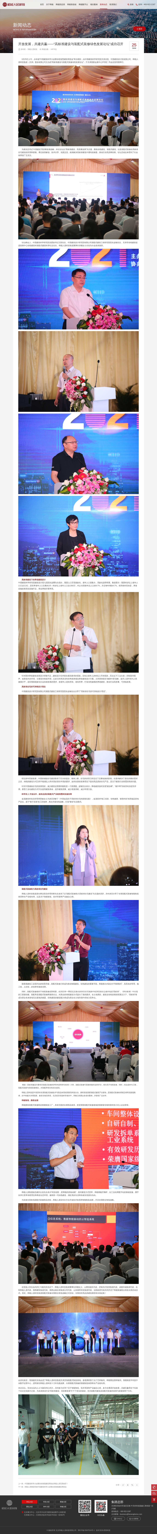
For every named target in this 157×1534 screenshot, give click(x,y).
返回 (140, 29)
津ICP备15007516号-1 (86, 1530)
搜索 (132, 4)
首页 (42, 4)
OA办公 (119, 1519)
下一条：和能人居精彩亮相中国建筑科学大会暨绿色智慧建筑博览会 (42, 1487)
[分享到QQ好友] (128, 1485)
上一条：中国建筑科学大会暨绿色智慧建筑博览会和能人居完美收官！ (43, 1484)
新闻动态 (103, 4)
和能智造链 (71, 4)
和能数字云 (83, 4)
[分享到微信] (132, 1485)
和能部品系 (60, 4)
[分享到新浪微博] (123, 1485)
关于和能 (49, 4)
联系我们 (113, 4)
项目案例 (94, 4)
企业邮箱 (135, 1519)
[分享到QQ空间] (137, 1485)
